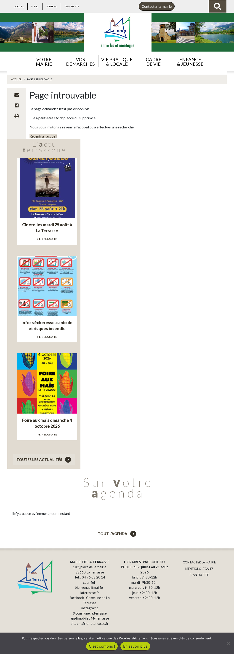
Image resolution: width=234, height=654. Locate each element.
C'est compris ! (102, 646)
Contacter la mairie (157, 6)
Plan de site (72, 6)
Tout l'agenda (113, 534)
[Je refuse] (228, 643)
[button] (44, 61)
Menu (35, 6)
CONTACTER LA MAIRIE (199, 562)
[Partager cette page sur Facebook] (16, 105)
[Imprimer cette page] (17, 116)
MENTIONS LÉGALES (199, 569)
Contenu (51, 6)
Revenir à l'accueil (43, 136)
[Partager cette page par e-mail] (17, 95)
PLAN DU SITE (199, 575)
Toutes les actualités (39, 459)
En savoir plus (135, 646)
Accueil (19, 6)
